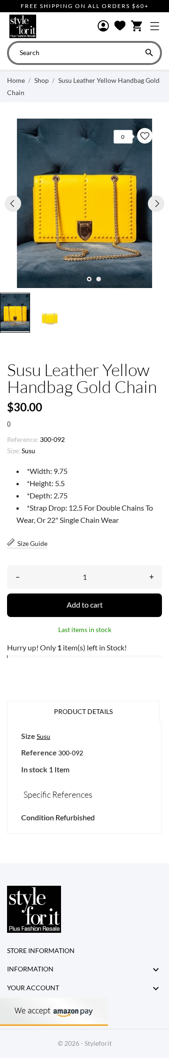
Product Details (83, 711)
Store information (41, 950)
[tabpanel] (84, 203)
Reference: (22, 439)
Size (28, 735)
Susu (28, 451)
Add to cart (85, 604)
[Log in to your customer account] (103, 26)
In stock (34, 769)
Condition (37, 817)
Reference (39, 752)
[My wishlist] (119, 26)
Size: (13, 451)
